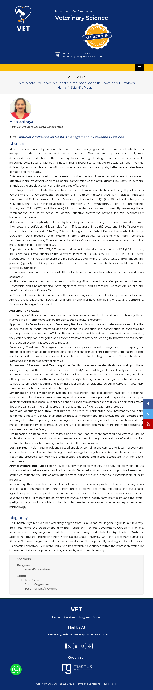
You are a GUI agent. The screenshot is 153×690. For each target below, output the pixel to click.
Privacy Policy (109, 683)
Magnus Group (65, 683)
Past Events (32, 580)
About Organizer (36, 584)
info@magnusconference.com (86, 56)
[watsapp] (16, 669)
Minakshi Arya (21, 122)
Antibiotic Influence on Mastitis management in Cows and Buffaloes (70, 137)
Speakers (24, 559)
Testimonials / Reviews (40, 588)
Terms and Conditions (88, 683)
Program (23, 565)
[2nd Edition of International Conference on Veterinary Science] (29, 5)
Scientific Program (83, 87)
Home (62, 87)
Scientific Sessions (37, 569)
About (21, 575)
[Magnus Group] (77, 669)
